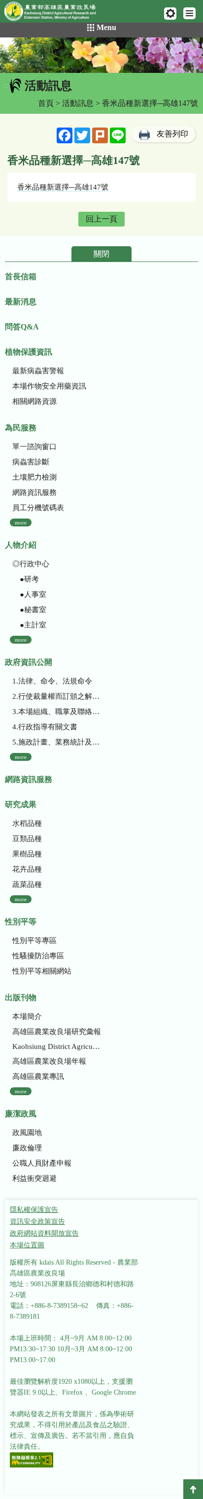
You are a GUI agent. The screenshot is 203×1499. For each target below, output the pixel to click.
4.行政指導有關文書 (44, 727)
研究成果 (20, 804)
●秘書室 (29, 610)
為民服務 (20, 428)
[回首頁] (54, 13)
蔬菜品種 (27, 884)
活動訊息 (78, 103)
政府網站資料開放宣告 (44, 1233)
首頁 (46, 103)
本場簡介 (27, 1016)
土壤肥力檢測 (34, 477)
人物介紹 (20, 545)
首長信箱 (20, 276)
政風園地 (27, 1133)
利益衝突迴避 (34, 1178)
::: (5, 85)
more (21, 522)
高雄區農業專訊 (38, 1076)
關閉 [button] (101, 254)
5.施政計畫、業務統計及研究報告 (57, 742)
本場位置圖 (27, 1245)
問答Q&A (22, 327)
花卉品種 (27, 869)
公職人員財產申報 (41, 1163)
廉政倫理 (27, 1148)
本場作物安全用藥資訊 (49, 386)
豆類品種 (27, 839)
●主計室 (29, 625)
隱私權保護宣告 (34, 1209)
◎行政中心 (30, 564)
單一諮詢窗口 (34, 447)
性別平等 (20, 921)
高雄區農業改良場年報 (49, 1061)
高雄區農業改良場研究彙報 (56, 1032)
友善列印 (172, 134)
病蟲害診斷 (30, 462)
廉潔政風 (20, 1113)
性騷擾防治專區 (38, 956)
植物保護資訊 (28, 352)
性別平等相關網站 (41, 971)
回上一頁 (101, 219)
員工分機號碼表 (38, 508)
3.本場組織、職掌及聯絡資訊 (57, 712)
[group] (101, 55)
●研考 (25, 579)
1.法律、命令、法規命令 (52, 681)
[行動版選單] (189, 13)
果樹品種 (27, 854)
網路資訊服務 (34, 492)
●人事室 (29, 594)
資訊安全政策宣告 (37, 1221)
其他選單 (170, 13)
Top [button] (193, 1489)
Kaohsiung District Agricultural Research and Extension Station (57, 1046)
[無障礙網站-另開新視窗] (31, 1460)
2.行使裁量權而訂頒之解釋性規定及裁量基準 (57, 696)
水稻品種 (27, 823)
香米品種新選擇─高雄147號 (62, 187)
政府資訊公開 (28, 662)
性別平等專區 (34, 941)
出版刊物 (20, 997)
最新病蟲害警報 (38, 371)
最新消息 (20, 301)
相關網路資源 (34, 401)
